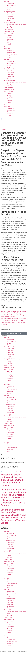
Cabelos (9, 35)
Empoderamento (12, 54)
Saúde (9, 7)
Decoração (10, 16)
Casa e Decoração (9, 11)
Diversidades (11, 52)
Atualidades (10, 50)
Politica (9, 58)
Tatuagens (10, 43)
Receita (9, 20)
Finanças (9, 26)
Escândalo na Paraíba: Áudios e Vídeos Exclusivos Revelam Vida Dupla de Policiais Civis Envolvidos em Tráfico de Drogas (14, 516)
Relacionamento (11, 5)
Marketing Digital (9, 31)
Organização (10, 18)
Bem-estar (7, 1)
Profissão (10, 28)
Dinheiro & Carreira (9, 22)
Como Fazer (10, 13)
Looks (9, 37)
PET (5, 46)
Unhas (9, 44)
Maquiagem (10, 39)
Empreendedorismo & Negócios (16, 24)
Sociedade (7, 48)
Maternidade (10, 3)
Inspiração (10, 56)
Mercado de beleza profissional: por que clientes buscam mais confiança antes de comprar (12, 479)
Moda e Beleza (8, 33)
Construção (10, 15)
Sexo (8, 9)
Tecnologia (4, 129)
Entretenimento (8, 30)
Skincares (10, 41)
